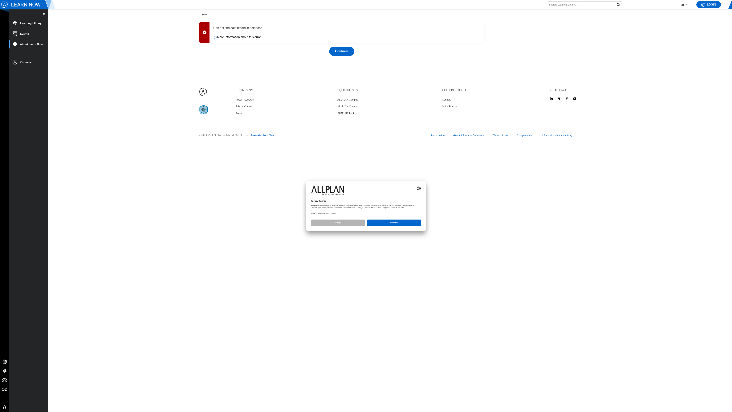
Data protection (524, 135)
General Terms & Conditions (468, 135)
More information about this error (239, 37)
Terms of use (500, 135)
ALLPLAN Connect (347, 106)
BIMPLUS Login (346, 113)
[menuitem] (28, 23)
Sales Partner (449, 106)
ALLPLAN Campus (347, 99)
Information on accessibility (557, 135)
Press (239, 113)
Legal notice (438, 135)
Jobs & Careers (244, 106)
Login (711, 4)
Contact (446, 99)
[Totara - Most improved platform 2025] (204, 113)
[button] (585, 4)
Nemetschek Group (264, 135)
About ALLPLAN (245, 99)
